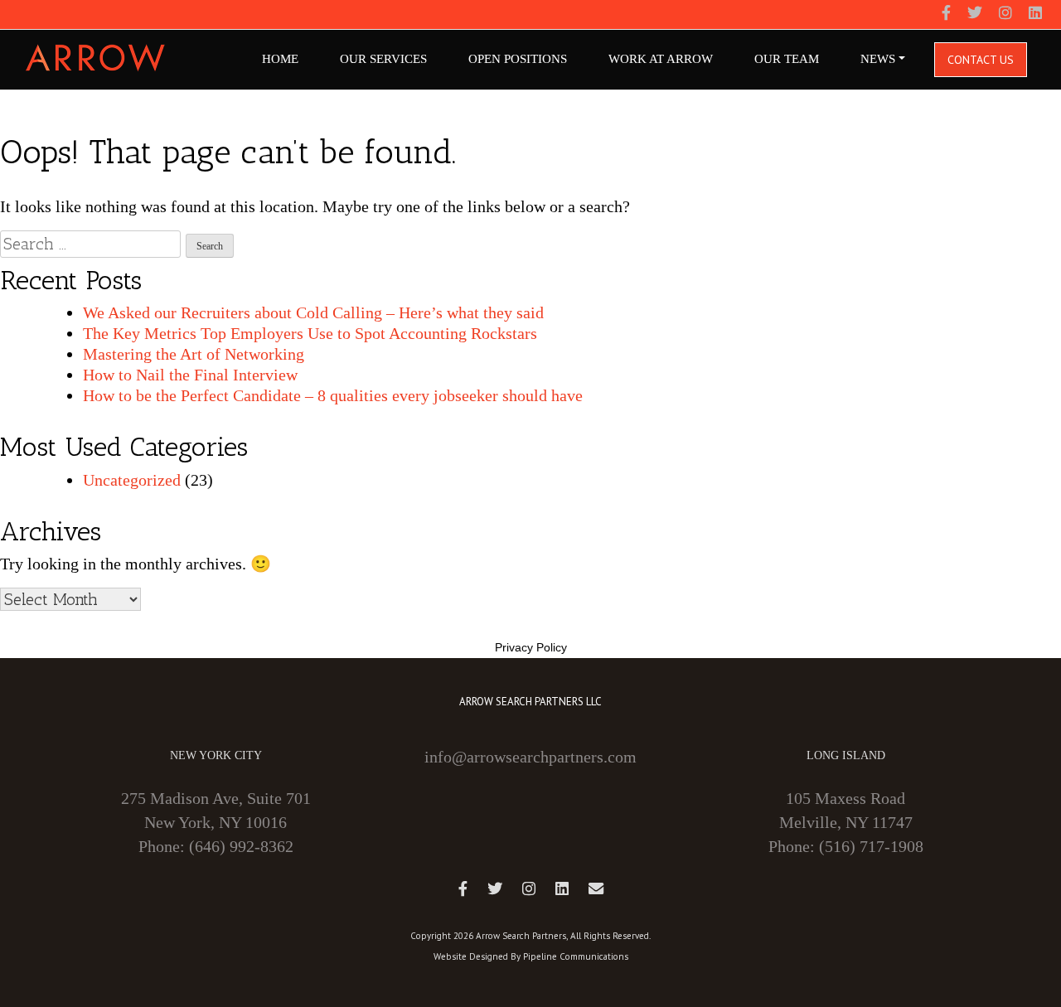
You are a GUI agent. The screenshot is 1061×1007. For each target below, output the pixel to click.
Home (280, 58)
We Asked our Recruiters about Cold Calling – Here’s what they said (313, 312)
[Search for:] (90, 244)
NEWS (877, 58)
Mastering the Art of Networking (193, 354)
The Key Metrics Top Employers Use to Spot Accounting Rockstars (310, 333)
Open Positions (517, 58)
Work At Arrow (660, 58)
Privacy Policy (531, 647)
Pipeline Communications (575, 956)
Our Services (383, 58)
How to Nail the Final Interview (190, 375)
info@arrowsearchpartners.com (530, 757)
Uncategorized (132, 480)
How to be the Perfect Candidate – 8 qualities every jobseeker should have (333, 395)
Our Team (786, 58)
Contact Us (980, 59)
